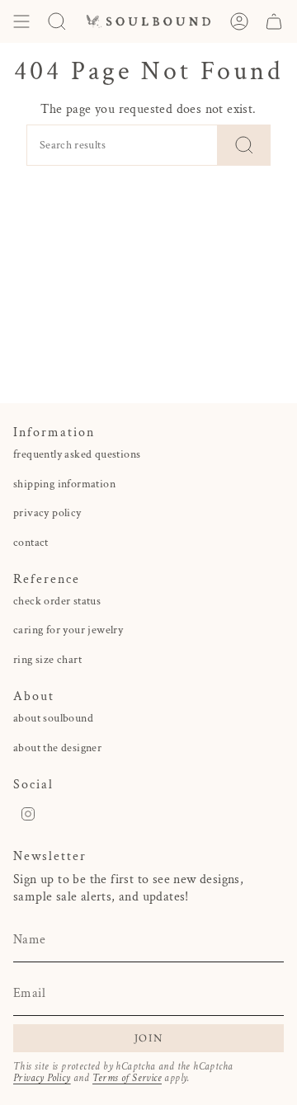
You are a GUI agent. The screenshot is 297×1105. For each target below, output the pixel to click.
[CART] (274, 21)
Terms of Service (127, 1077)
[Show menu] (21, 21)
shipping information (64, 484)
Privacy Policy (42, 1077)
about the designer (57, 748)
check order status (57, 601)
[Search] (244, 145)
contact (31, 542)
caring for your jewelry (68, 630)
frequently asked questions (76, 454)
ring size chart (47, 659)
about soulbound (53, 718)
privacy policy (47, 512)
